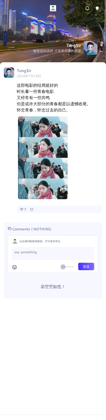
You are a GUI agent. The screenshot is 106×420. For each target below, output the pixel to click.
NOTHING (42, 228)
